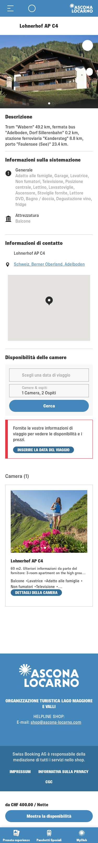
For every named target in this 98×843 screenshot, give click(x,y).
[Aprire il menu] (10, 8)
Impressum (20, 771)
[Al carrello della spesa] (21, 8)
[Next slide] (93, 71)
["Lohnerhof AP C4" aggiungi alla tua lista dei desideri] (87, 45)
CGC (49, 782)
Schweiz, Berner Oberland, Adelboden (49, 264)
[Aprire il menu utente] (32, 8)
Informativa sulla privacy (63, 771)
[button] (49, 103)
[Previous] (9, 26)
